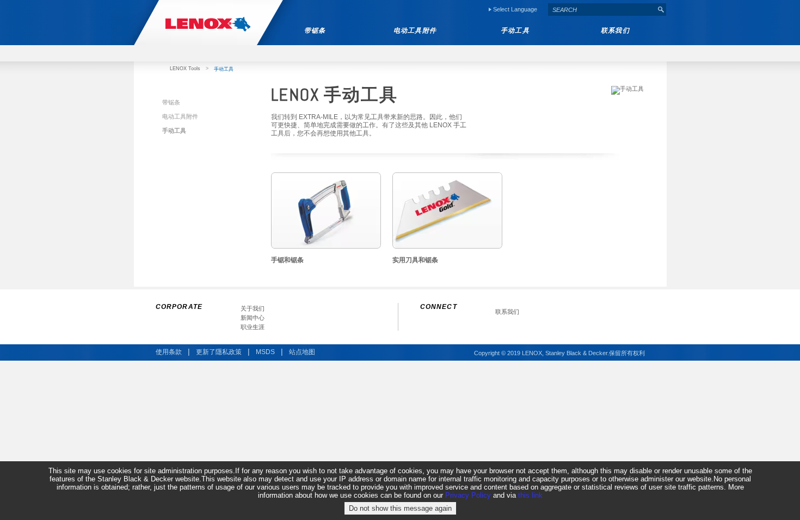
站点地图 (302, 352)
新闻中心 (252, 318)
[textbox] (602, 9)
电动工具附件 (180, 116)
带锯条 (171, 102)
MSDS (265, 352)
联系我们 (507, 312)
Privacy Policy (468, 495)
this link (530, 495)
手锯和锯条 (287, 260)
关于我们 (252, 309)
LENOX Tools (185, 68)
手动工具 (174, 130)
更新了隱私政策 (219, 352)
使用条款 (169, 352)
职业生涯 (252, 327)
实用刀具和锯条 (415, 260)
